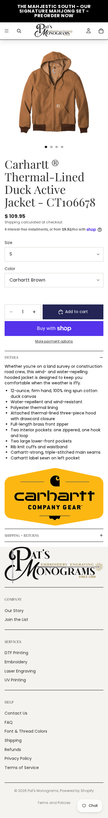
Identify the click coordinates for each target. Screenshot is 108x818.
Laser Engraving (20, 671)
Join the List (16, 619)
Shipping (13, 740)
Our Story (14, 610)
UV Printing (15, 680)
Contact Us (16, 713)
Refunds (13, 749)
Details (11, 357)
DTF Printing (16, 653)
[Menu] (6, 31)
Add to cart (76, 311)
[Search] (19, 31)
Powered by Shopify (77, 790)
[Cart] (101, 31)
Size (8, 242)
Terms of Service (22, 767)
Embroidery (16, 662)
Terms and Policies (54, 802)
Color (10, 269)
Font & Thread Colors (26, 731)
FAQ (9, 722)
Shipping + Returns (22, 535)
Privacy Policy (18, 758)
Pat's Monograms (43, 790)
